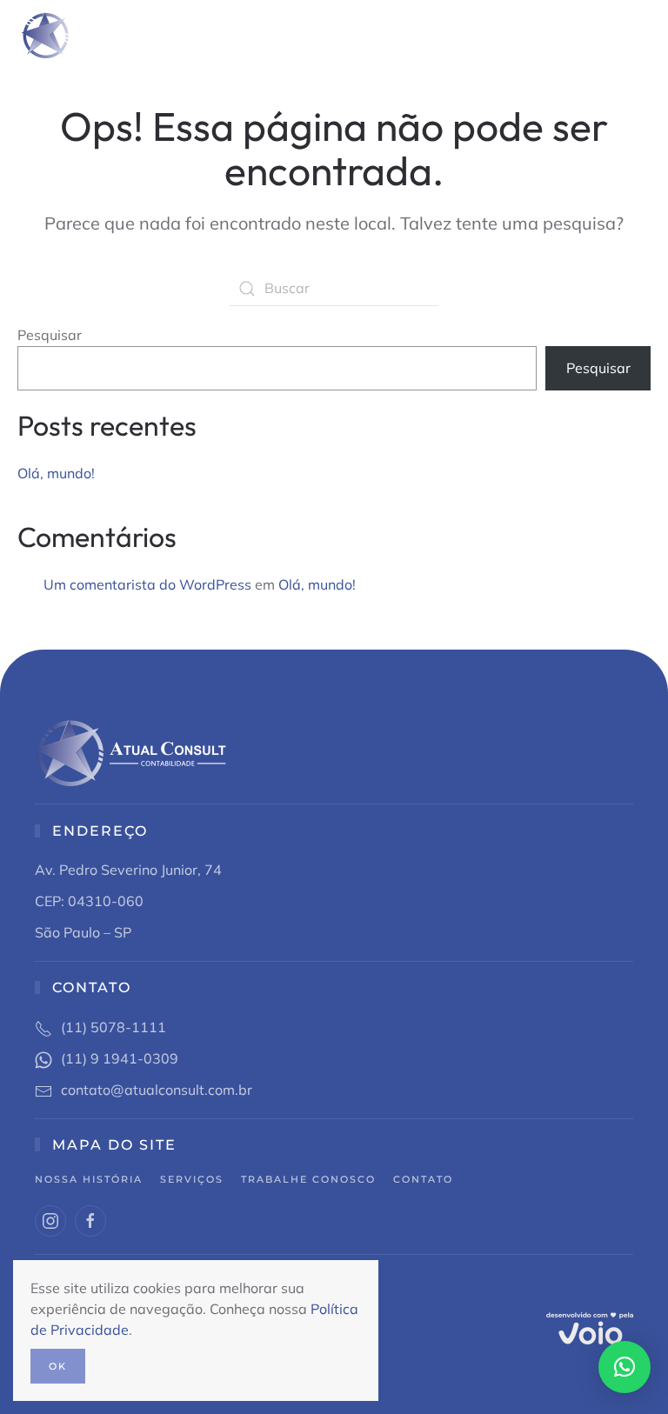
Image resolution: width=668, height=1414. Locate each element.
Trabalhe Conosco (308, 1179)
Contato (423, 1179)
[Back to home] (84, 35)
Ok (58, 1366)
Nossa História (89, 1179)
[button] (642, 35)
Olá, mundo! (56, 473)
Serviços (192, 1179)
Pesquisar (49, 334)
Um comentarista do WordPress (147, 584)
